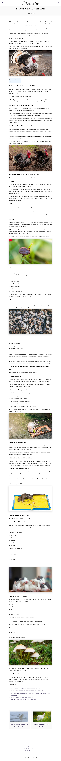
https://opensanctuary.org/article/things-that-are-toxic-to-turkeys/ (26, 688)
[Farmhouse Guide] (30, 2)
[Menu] (2, 3)
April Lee (31, 10)
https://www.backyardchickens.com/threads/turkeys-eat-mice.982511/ (27, 690)
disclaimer (26, 25)
